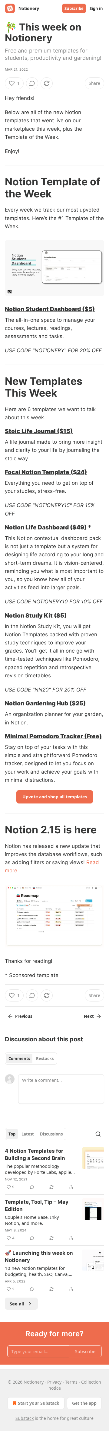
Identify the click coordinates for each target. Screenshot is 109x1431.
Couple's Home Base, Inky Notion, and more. (32, 1220)
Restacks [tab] (45, 1058)
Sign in (96, 8)
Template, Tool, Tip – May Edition (36, 1205)
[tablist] (31, 1058)
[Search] (98, 1134)
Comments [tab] (19, 1058)
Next (89, 1016)
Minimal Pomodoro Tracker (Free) (53, 736)
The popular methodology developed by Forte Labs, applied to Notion (39, 1169)
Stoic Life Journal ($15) (39, 431)
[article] (54, 1169)
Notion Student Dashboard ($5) (50, 309)
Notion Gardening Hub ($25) (45, 703)
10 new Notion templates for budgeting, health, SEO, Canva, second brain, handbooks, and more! (37, 1271)
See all (17, 1304)
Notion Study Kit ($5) (36, 615)
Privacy (54, 1382)
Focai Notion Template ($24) (46, 472)
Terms (71, 1382)
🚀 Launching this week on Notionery (39, 1256)
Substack (24, 1418)
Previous (23, 1016)
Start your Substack (38, 1403)
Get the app (84, 1403)
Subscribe (74, 8)
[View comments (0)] (32, 83)
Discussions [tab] (51, 1134)
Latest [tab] (27, 1134)
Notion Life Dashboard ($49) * (48, 527)
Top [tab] (11, 1134)
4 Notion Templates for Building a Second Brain (35, 1154)
